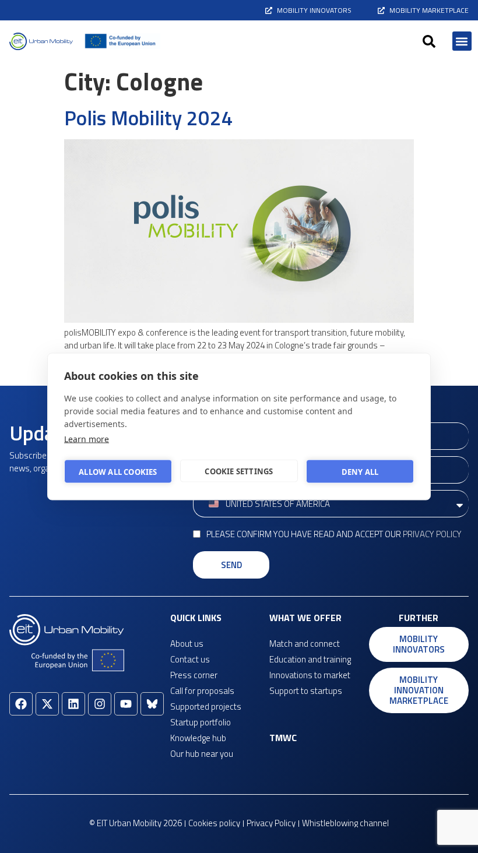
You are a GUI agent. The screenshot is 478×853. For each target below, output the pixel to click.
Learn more (86, 439)
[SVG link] (41, 41)
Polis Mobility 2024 (148, 117)
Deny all (360, 471)
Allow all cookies (118, 471)
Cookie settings (239, 471)
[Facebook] (21, 703)
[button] (429, 41)
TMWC (283, 738)
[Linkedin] (73, 703)
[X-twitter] (47, 703)
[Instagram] (99, 703)
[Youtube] (126, 703)
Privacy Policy (432, 534)
